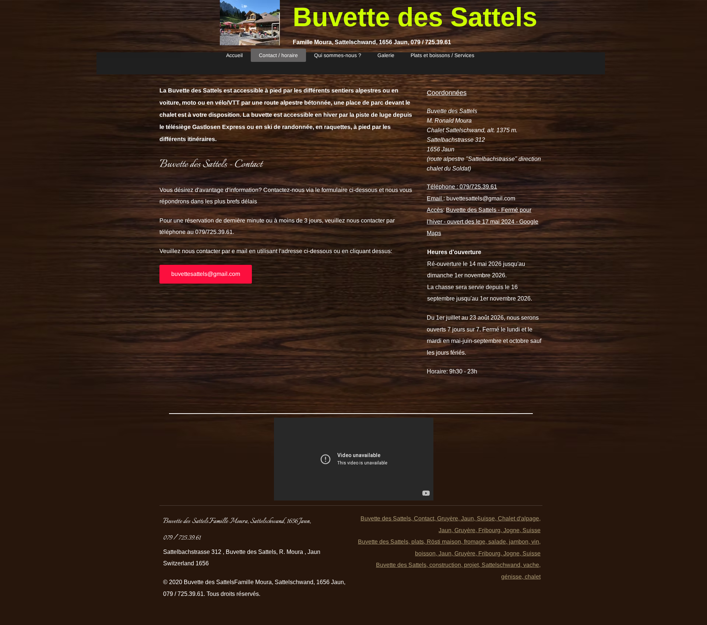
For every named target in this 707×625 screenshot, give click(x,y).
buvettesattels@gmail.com (480, 198)
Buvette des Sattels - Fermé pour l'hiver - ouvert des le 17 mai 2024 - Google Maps (482, 221)
